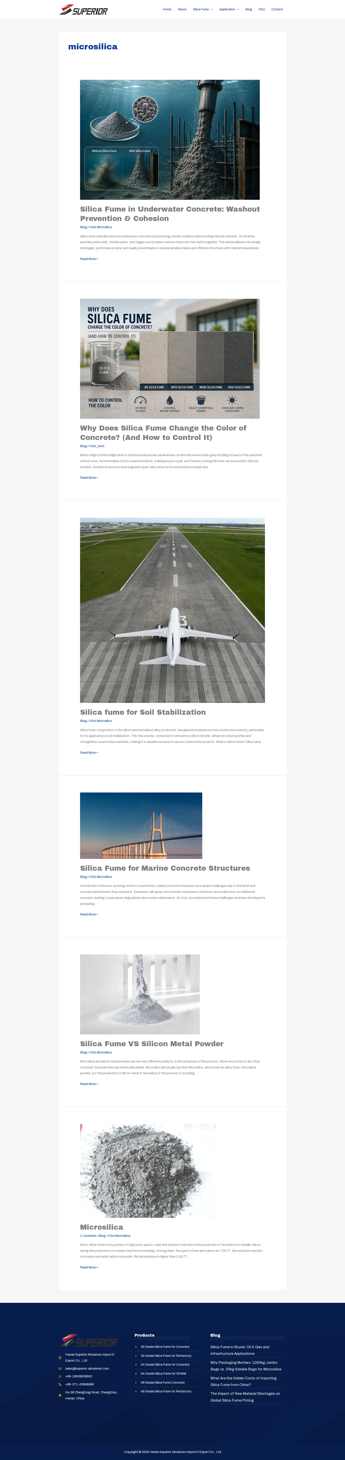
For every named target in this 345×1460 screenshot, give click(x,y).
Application (227, 9)
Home (167, 9)
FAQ (262, 9)
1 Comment (88, 1235)
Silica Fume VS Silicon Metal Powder (151, 1044)
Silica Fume (201, 9)
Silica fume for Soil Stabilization (143, 712)
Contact (277, 9)
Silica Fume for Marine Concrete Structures (165, 868)
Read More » (89, 258)
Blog (248, 9)
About (182, 9)
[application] (211, 9)
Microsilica (101, 1227)
